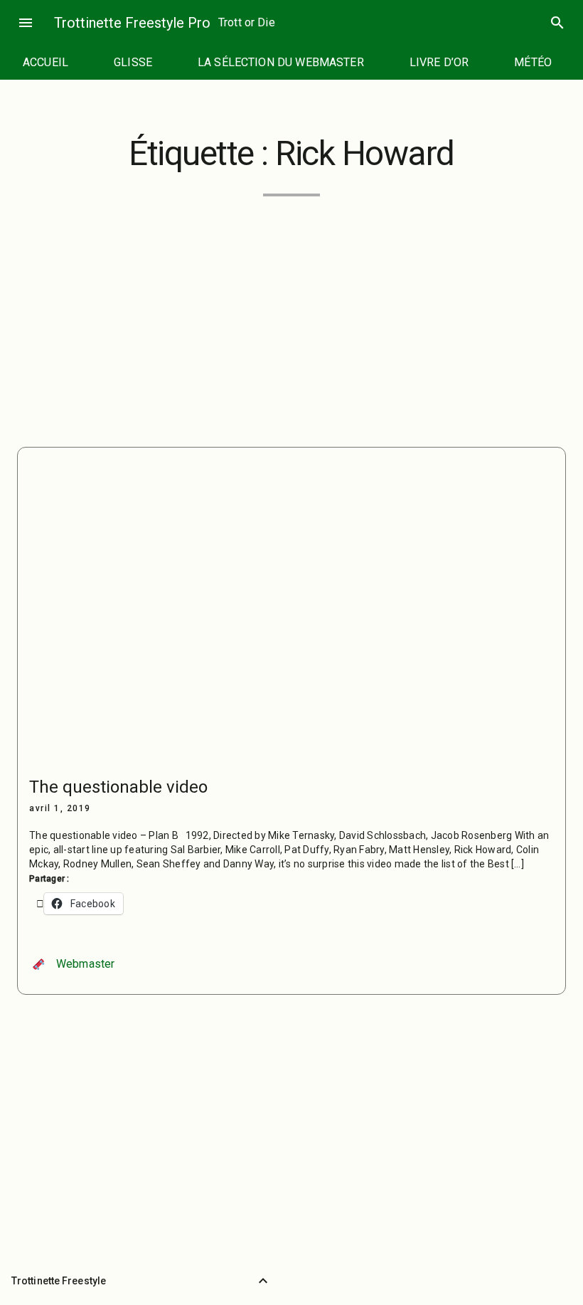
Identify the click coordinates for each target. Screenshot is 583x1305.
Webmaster (85, 964)
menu (25, 22)
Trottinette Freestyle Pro (132, 22)
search (557, 22)
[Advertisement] (291, 313)
